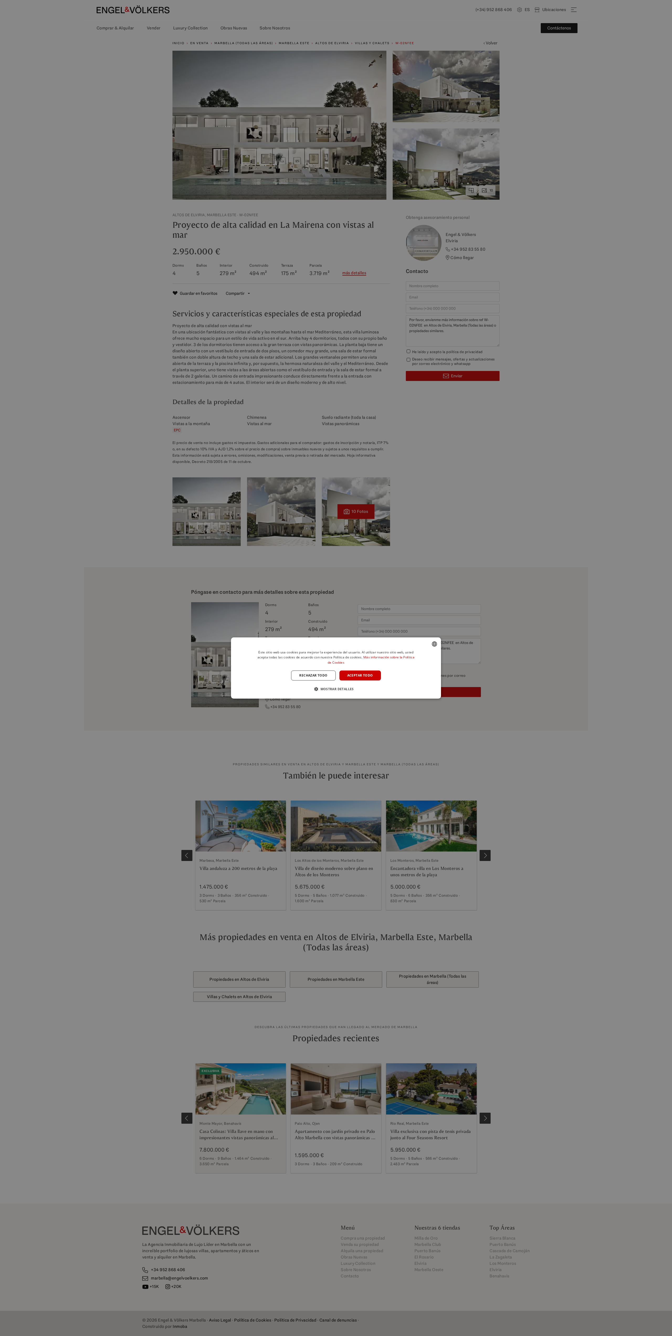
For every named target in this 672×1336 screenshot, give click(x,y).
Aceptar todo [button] (360, 675)
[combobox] (434, 644)
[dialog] (336, 668)
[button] (336, 689)
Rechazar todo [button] (313, 675)
